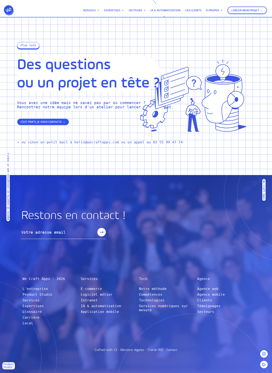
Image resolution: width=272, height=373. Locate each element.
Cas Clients (193, 10)
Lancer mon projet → (247, 10)
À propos (212, 10)
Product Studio (37, 294)
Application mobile (100, 312)
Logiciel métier (97, 294)
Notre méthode (153, 289)
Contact (172, 350)
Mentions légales (132, 350)
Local (28, 323)
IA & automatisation (165, 10)
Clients (204, 300)
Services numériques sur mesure (163, 308)
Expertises (112, 10)
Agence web (207, 289)
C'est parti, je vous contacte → (43, 122)
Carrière (31, 317)
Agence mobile (211, 294)
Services (89, 10)
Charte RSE (155, 350)
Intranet (89, 300)
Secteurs (135, 10)
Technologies (151, 300)
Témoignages (209, 306)
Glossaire (32, 312)
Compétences (150, 294)
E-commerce (91, 289)
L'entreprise (35, 289)
